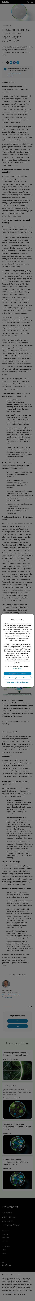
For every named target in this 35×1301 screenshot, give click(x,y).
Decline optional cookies (17, 678)
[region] (17, 650)
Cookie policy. (17, 668)
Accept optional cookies (17, 674)
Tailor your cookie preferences (17, 682)
